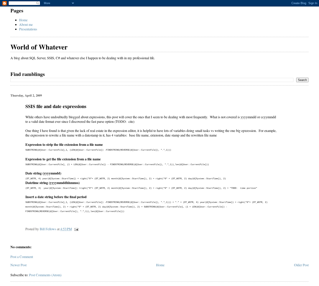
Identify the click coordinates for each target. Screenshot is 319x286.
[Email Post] (76, 229)
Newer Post (18, 265)
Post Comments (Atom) (45, 275)
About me (26, 24)
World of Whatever (38, 47)
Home (23, 20)
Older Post (301, 265)
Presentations (28, 29)
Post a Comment (21, 256)
